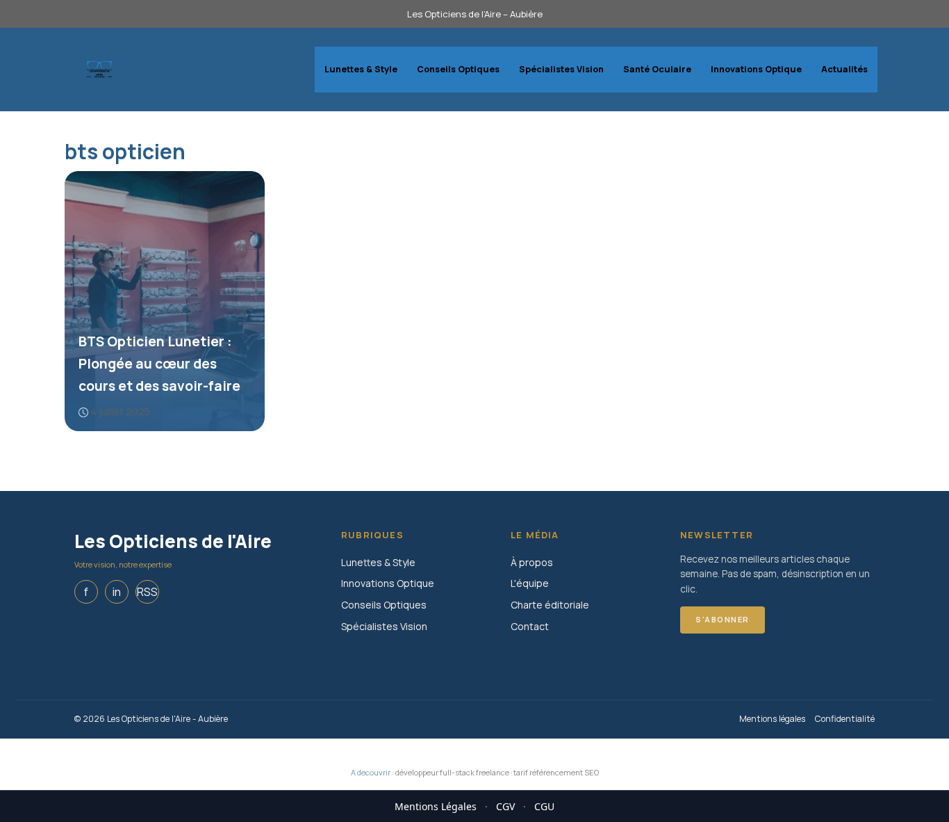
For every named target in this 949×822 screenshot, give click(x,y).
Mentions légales (772, 719)
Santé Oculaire (657, 69)
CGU (544, 806)
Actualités (844, 69)
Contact (530, 626)
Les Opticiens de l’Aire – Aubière (475, 14)
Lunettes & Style (360, 69)
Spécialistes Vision (561, 69)
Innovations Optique (756, 69)
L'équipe (530, 583)
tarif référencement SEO (556, 772)
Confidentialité (845, 719)
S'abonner (722, 619)
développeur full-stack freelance (452, 772)
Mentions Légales (436, 806)
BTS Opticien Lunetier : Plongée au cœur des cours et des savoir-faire (159, 363)
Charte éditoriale (550, 604)
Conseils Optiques (458, 69)
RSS (147, 591)
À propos (532, 561)
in (117, 591)
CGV (505, 806)
